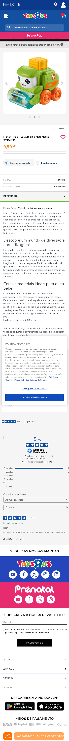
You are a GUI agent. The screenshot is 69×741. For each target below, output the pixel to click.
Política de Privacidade (38, 632)
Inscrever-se (34, 642)
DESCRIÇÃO (10, 196)
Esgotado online (49, 163)
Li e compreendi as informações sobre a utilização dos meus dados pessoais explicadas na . (36, 631)
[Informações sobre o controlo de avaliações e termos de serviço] (52, 456)
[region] (34, 370)
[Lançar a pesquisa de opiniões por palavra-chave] (66, 507)
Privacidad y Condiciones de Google (30, 380)
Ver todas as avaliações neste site (37, 462)
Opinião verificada (15, 523)
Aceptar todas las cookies (34, 397)
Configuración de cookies (34, 388)
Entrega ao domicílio (20, 163)
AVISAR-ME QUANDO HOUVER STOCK (40, 736)
